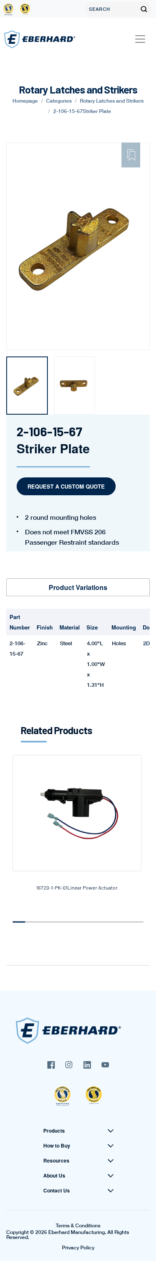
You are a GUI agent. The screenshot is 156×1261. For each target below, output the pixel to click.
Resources (56, 1160)
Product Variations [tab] (78, 587)
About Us (54, 1175)
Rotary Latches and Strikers (112, 101)
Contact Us (56, 1190)
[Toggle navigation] (140, 39)
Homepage (25, 101)
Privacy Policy (78, 1247)
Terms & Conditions (78, 1225)
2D (146, 643)
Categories (59, 101)
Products (54, 1130)
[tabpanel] (27, 385)
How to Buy (56, 1145)
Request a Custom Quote (66, 486)
